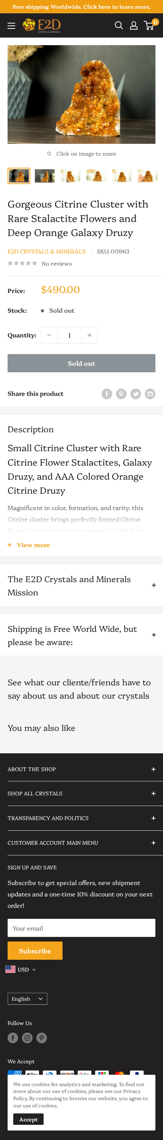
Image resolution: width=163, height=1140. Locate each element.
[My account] (134, 25)
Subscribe (35, 950)
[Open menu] (11, 26)
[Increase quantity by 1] (89, 335)
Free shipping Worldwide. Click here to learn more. (81, 6)
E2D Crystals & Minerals (47, 251)
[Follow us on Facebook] (13, 1037)
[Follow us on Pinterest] (41, 1037)
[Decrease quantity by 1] (49, 335)
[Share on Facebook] (107, 393)
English (21, 998)
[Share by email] (150, 393)
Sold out (81, 363)
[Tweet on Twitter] (135, 393)
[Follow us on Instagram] (27, 1037)
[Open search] (119, 25)
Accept (28, 1119)
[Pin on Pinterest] (121, 393)
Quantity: (22, 335)
